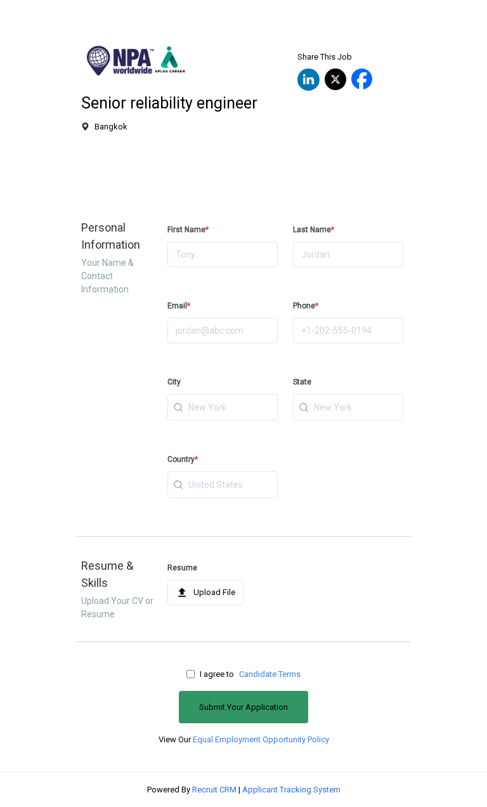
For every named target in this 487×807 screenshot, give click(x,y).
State (302, 381)
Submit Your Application (243, 707)
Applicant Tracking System (291, 789)
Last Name (313, 229)
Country (182, 459)
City (174, 381)
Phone (305, 305)
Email (178, 305)
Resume (182, 567)
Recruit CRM (214, 789)
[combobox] (222, 407)
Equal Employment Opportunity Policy (261, 739)
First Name (188, 229)
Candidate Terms (270, 674)
